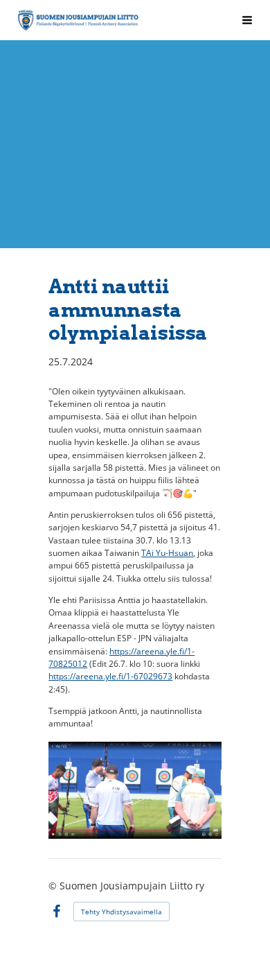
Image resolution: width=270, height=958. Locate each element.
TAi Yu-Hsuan (167, 553)
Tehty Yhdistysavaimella (121, 911)
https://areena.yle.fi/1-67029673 (110, 676)
